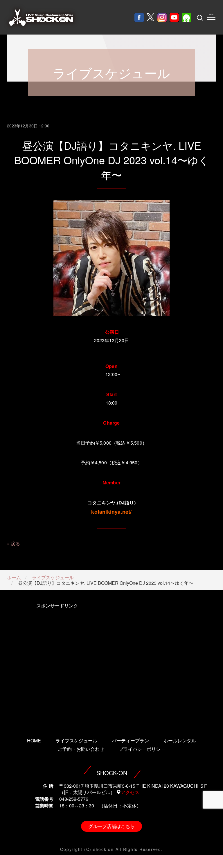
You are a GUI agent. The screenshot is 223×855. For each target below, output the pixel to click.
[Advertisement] (57, 662)
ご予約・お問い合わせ (81, 749)
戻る (15, 543)
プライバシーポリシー (142, 749)
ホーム (14, 577)
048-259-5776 (73, 799)
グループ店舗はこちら (111, 826)
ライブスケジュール (53, 577)
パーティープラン (130, 740)
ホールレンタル (179, 740)
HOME (34, 740)
